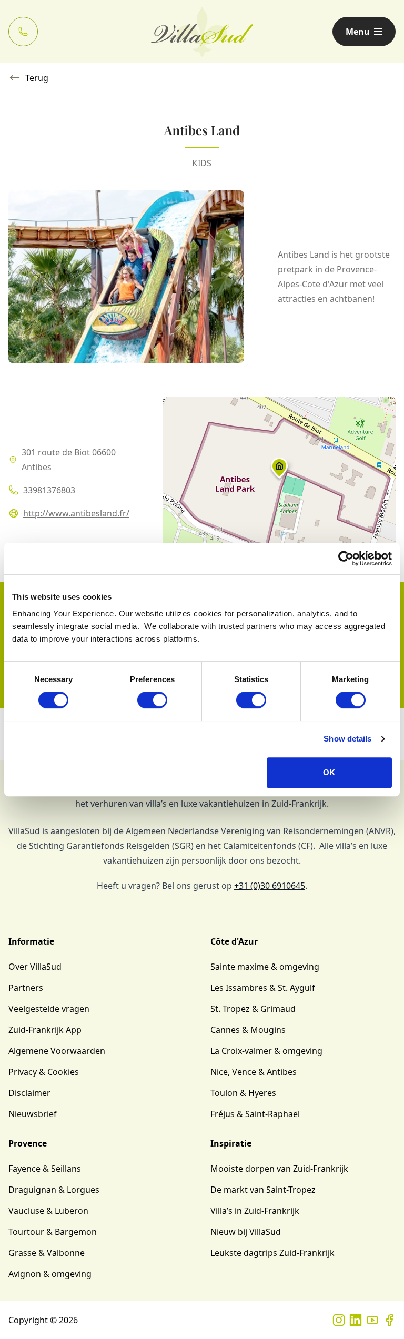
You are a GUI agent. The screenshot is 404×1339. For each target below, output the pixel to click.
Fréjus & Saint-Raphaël (255, 1114)
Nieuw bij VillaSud (245, 1231)
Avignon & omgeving (50, 1274)
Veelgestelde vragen (48, 1009)
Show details (347, 738)
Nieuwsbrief (32, 1114)
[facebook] (389, 1320)
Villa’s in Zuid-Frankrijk (254, 1210)
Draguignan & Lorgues (53, 1189)
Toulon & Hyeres (243, 1093)
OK (329, 772)
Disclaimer (29, 1093)
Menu (358, 31)
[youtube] (372, 1320)
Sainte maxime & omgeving (264, 966)
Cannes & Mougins (248, 1030)
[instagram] (338, 1320)
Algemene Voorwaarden (56, 1051)
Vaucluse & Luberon (48, 1210)
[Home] (202, 31)
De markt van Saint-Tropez (263, 1189)
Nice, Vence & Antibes (253, 1072)
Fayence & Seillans (44, 1168)
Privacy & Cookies (43, 1072)
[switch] (152, 700)
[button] (279, 470)
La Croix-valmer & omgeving (266, 1051)
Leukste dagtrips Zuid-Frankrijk (272, 1253)
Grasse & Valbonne (46, 1253)
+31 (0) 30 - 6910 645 (23, 31)
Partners (25, 987)
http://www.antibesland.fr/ (76, 513)
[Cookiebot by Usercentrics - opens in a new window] (346, 558)
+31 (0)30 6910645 (269, 885)
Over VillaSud (35, 966)
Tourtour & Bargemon (52, 1231)
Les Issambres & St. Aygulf (262, 987)
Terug (36, 78)
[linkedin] (355, 1320)
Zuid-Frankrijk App (45, 1030)
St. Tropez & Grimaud (253, 1009)
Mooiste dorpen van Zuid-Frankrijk (279, 1168)
